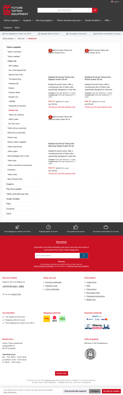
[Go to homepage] (15, 10)
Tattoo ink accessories (16, 128)
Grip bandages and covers (18, 156)
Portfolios (11, 170)
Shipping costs (51, 286)
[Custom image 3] (62, 319)
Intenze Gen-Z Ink (16, 75)
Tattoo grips (12, 151)
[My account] (110, 10)
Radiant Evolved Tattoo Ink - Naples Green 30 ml (61, 78)
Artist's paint (13, 119)
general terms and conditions (78, 266)
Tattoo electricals (14, 146)
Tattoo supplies (13, 47)
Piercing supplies (14, 189)
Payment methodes (53, 282)
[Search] (95, 10)
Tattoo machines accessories (19, 165)
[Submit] (84, 255)
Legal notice (91, 282)
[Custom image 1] (46, 319)
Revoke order (62, 373)
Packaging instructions (95, 296)
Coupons (10, 208)
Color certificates (52, 289)
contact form (16, 294)
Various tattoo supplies (16, 142)
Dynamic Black (14, 92)
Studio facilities (13, 199)
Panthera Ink (13, 83)
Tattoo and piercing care (17, 194)
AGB (88, 286)
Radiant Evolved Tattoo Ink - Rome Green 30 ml (98, 78)
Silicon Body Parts (14, 179)
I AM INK (12, 101)
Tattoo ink (11, 61)
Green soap (12, 137)
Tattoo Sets (12, 174)
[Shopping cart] (118, 10)
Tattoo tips (11, 160)
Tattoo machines (14, 52)
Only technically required (75, 391)
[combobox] (64, 10)
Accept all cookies (111, 391)
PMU (8, 204)
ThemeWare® (86, 382)
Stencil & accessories (16, 133)
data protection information (44, 266)
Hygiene (10, 184)
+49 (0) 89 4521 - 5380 (13, 286)
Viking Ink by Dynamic (17, 106)
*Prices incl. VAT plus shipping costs (61, 107)
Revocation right (93, 293)
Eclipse (11, 88)
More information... (10, 392)
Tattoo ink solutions (16, 115)
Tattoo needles (13, 56)
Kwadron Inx (13, 97)
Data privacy (91, 289)
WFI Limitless (14, 66)
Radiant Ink (13, 110)
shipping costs (50, 380)
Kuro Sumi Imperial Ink (17, 70)
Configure (94, 391)
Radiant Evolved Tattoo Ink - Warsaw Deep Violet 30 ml (61, 144)
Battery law (91, 300)
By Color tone (14, 124)
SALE (8, 213)
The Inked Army (15, 79)
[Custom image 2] (54, 319)
